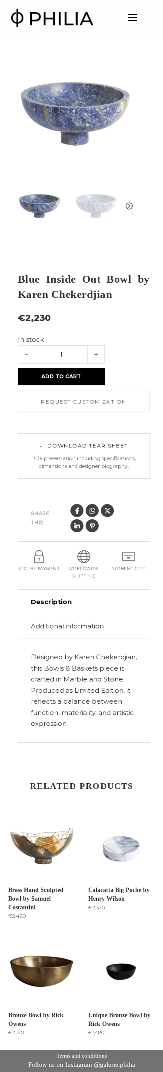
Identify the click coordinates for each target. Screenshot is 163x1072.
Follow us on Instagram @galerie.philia (81, 1064)
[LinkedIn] (76, 525)
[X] (107, 510)
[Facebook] (76, 510)
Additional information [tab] (67, 626)
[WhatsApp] (92, 510)
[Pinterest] (92, 525)
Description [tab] (51, 602)
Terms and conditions (82, 1055)
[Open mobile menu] (132, 17)
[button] (121, 68)
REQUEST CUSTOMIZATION (83, 401)
